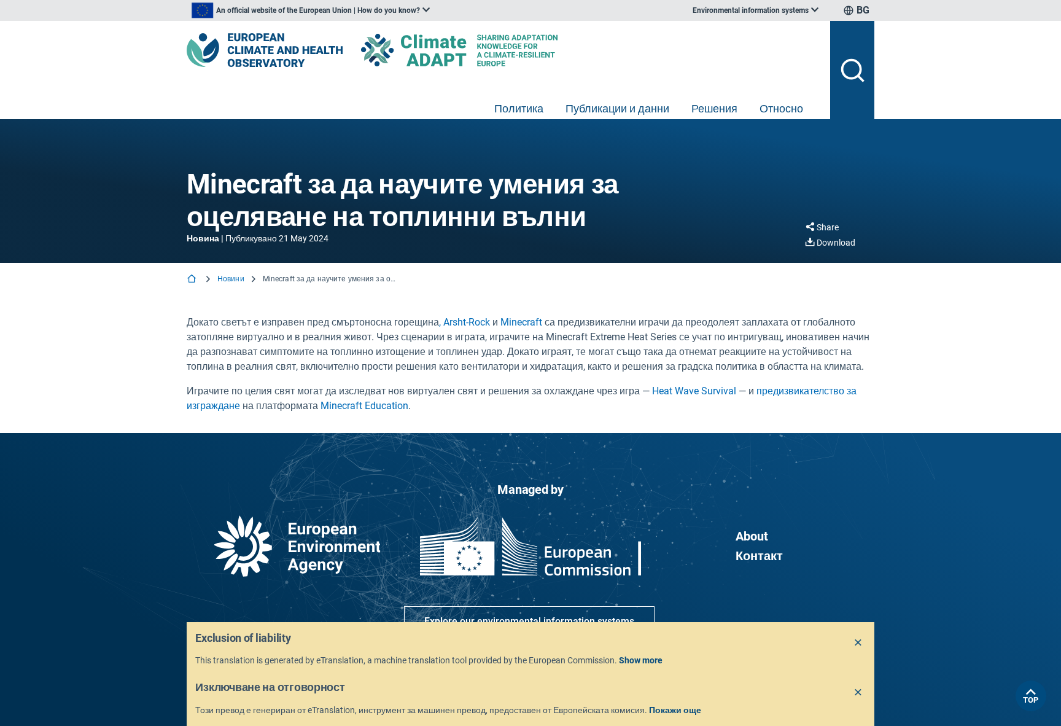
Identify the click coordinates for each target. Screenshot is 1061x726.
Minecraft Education (364, 406)
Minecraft (522, 322)
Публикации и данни (617, 108)
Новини (230, 279)
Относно (781, 108)
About (752, 536)
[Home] (193, 279)
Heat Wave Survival (694, 391)
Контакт (759, 555)
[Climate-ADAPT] (484, 50)
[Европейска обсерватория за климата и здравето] (265, 50)
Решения (714, 108)
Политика (518, 108)
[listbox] (311, 10)
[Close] (858, 643)
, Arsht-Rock (464, 322)
